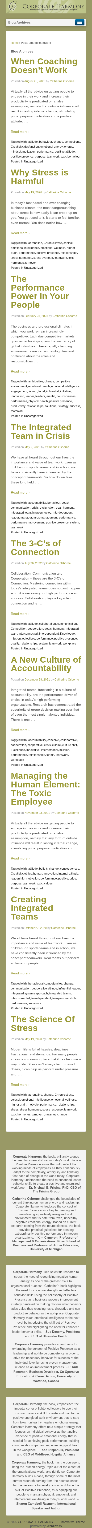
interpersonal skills (64, 998)
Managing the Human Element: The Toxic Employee (45, 789)
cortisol (68, 243)
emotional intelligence (25, 248)
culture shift (69, 745)
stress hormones (21, 257)
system (74, 522)
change (58, 141)
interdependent (62, 512)
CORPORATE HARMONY (35, 1522)
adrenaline (35, 243)
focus (32, 391)
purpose (40, 156)
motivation (29, 151)
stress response (52, 1109)
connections (72, 141)
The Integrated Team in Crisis (41, 431)
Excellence (18, 750)
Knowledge (67, 633)
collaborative (68, 740)
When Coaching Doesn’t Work (44, 66)
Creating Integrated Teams (32, 908)
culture (56, 745)
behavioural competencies (45, 983)
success (75, 406)
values (48, 883)
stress (14, 1109)
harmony (68, 507)
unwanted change (55, 1114)
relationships (69, 253)
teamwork (53, 156)
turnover (30, 262)
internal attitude (68, 873)
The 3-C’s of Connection (36, 548)
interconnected (41, 512)
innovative (33, 750)
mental (50, 396)
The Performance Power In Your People (40, 292)
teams (50, 755)
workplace (69, 643)
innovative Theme (73, 1522)
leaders (40, 396)
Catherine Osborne (62, 81)
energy (68, 146)
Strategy (63, 406)
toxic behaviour (70, 156)
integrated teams (60, 993)
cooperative (35, 745)
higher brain (18, 1104)
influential (52, 391)
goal (59, 507)
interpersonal (49, 750)
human (37, 873)
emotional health (39, 386)
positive (63, 878)
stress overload (43, 257)
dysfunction (31, 146)
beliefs (43, 868)
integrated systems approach (29, 993)
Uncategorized (33, 161)
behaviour (45, 141)
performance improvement (28, 522)
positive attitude (65, 151)
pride (73, 878)
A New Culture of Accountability (46, 664)
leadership (18, 878)
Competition (18, 628)
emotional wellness (53, 248)
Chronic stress (53, 243)
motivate (33, 1104)
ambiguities (35, 381)
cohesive (53, 740)
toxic (40, 883)
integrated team (21, 512)
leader (30, 396)
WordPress (54, 1526)
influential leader (69, 988)
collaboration (47, 623)
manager (26, 517)
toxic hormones (20, 1114)
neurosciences (66, 396)
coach (66, 502)
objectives (28, 638)
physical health (38, 401)
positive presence (22, 156)
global (41, 391)
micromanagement (45, 517)
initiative (65, 391)
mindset (16, 151)
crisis (35, 507)
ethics (28, 873)
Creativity (17, 146)
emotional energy (51, 146)
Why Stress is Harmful (39, 177)
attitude (33, 141)
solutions (50, 406)
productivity (18, 406)
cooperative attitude (44, 988)
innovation (17, 396)
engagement (19, 391)
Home (15, 43)
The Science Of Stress (43, 1023)
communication (20, 507)
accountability (37, 502)
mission (16, 638)
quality (15, 643)
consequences (69, 868)
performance (45, 151)
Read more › (20, 132)
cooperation (35, 628)
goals (48, 628)
